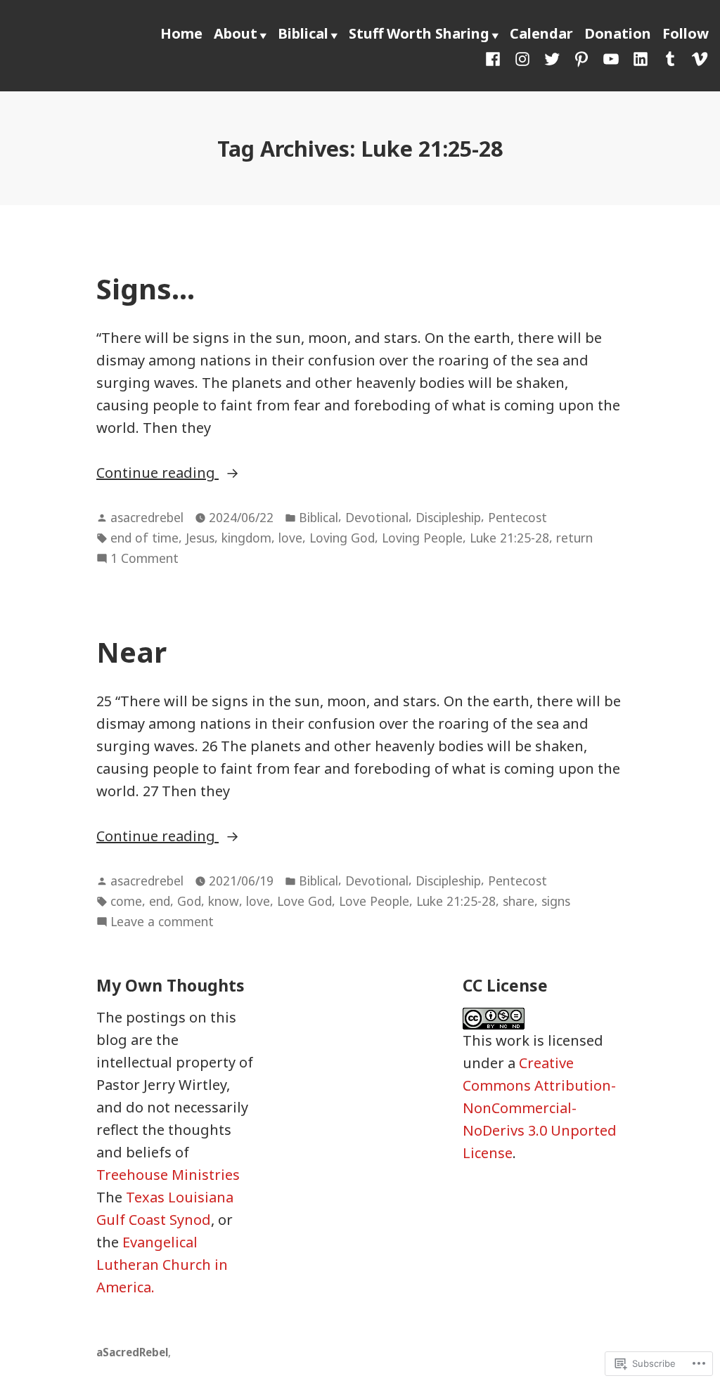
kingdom (246, 537)
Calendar (541, 33)
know (223, 900)
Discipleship (448, 517)
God (189, 900)
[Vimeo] (697, 57)
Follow (685, 33)
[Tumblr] (670, 57)
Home (181, 33)
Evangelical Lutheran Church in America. (162, 1265)
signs (555, 900)
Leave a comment (162, 922)
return (574, 537)
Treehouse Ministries (168, 1174)
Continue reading (157, 472)
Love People (374, 900)
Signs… (145, 288)
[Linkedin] (640, 57)
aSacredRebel (132, 1352)
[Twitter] (552, 57)
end (159, 900)
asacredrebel (147, 517)
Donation (617, 33)
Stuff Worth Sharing (419, 33)
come (126, 900)
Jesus (200, 537)
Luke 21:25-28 (509, 537)
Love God (304, 900)
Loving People (422, 537)
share (518, 900)
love (290, 537)
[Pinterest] (581, 57)
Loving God (342, 537)
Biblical (303, 33)
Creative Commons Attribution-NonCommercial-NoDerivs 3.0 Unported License (540, 1107)
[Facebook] (496, 57)
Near (131, 651)
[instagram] (522, 57)
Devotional (377, 517)
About (235, 33)
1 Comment (144, 559)
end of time (144, 537)
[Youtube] (611, 57)
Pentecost (517, 517)
